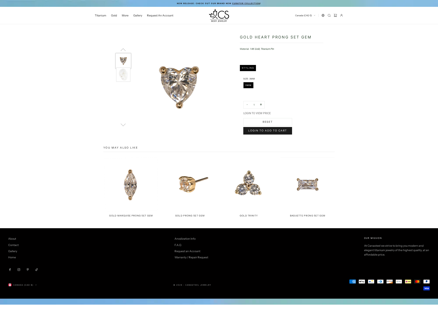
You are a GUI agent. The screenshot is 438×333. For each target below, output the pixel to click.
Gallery (137, 15)
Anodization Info (185, 238)
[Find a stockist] (323, 15)
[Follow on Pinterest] (27, 269)
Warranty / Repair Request (191, 257)
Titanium (100, 15)
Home (12, 257)
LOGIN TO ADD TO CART (267, 130)
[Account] (341, 15)
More (125, 15)
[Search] (329, 15)
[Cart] (335, 15)
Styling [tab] (248, 67)
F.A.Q (178, 245)
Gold (114, 15)
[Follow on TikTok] (36, 269)
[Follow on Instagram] (19, 269)
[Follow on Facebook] (10, 269)
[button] (248, 85)
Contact (13, 245)
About (12, 238)
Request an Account (187, 251)
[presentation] (249, 78)
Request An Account (160, 15)
